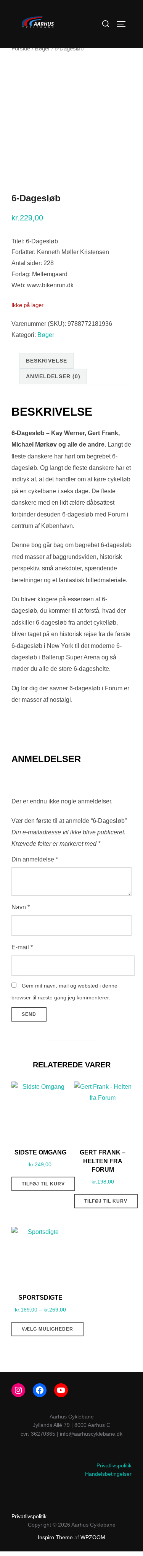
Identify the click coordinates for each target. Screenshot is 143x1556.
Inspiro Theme (55, 1537)
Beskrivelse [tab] (46, 361)
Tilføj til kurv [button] (43, 1184)
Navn (20, 907)
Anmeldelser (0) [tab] (53, 376)
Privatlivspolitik (114, 1465)
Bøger (42, 48)
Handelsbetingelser (108, 1474)
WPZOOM (92, 1537)
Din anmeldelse (34, 859)
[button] (16, 24)
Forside (20, 48)
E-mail (22, 947)
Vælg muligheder (47, 1329)
